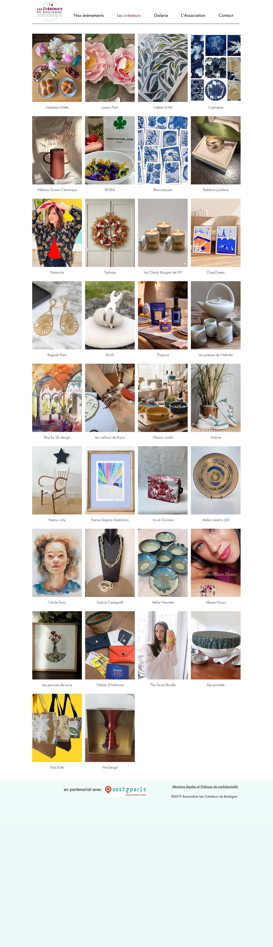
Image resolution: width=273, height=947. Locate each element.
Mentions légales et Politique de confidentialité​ (204, 787)
